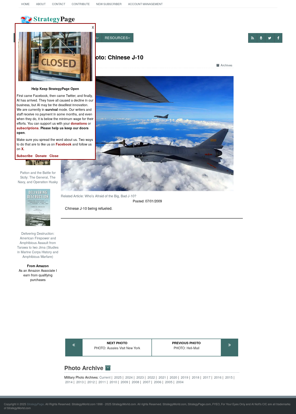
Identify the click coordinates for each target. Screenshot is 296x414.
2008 (135, 382)
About (41, 4)
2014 (69, 382)
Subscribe (25, 155)
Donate (41, 155)
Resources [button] (116, 37)
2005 (169, 382)
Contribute (81, 4)
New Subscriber (109, 4)
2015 (229, 377)
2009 (124, 382)
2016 (218, 377)
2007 (146, 382)
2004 (180, 382)
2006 (157, 382)
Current (105, 377)
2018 (195, 377)
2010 (113, 382)
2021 (162, 377)
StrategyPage (35, 404)
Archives (226, 65)
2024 (129, 377)
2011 (102, 382)
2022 (151, 377)
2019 (184, 377)
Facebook (63, 144)
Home (25, 4)
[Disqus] (152, 276)
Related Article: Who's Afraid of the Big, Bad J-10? (98, 195)
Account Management (145, 4)
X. (22, 148)
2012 (91, 382)
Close (54, 155)
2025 (118, 377)
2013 (80, 382)
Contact (58, 4)
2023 (140, 377)
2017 (206, 377)
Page (54, 21)
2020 (173, 377)
